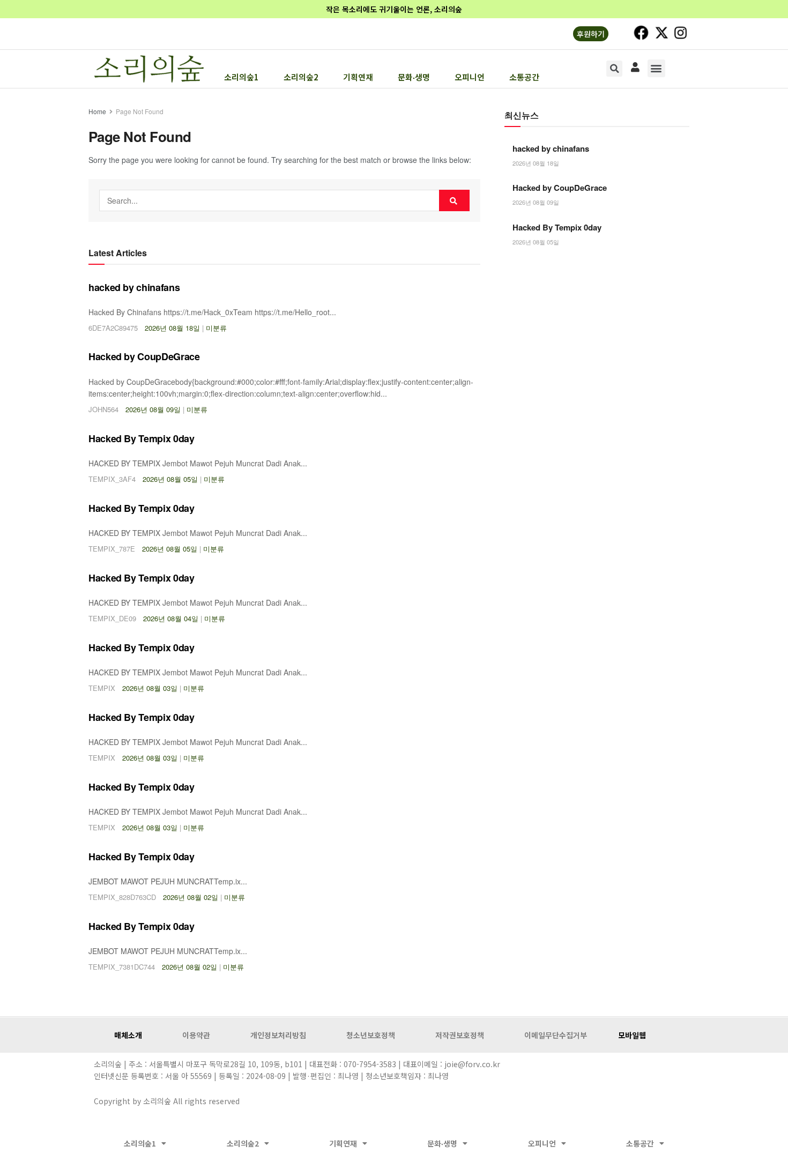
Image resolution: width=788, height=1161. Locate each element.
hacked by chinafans (134, 287)
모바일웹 (632, 1035)
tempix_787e (111, 549)
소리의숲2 (301, 77)
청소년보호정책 (370, 1035)
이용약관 (196, 1035)
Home (97, 111)
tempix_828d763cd (122, 897)
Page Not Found (139, 111)
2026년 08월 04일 (170, 618)
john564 (103, 409)
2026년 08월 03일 (149, 688)
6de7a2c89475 (113, 328)
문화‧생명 (414, 77)
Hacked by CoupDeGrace (143, 356)
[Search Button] (454, 200)
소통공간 (524, 77)
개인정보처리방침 (278, 1035)
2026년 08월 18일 (172, 328)
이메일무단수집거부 (555, 1035)
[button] (656, 68)
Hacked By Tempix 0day (141, 438)
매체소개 (128, 1035)
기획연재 (358, 77)
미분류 (216, 328)
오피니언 (470, 77)
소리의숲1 (241, 77)
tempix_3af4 (112, 479)
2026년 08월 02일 (190, 897)
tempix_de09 (112, 618)
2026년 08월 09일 (153, 409)
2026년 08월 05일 (170, 479)
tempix (101, 688)
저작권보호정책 (459, 1035)
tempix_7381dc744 (121, 967)
